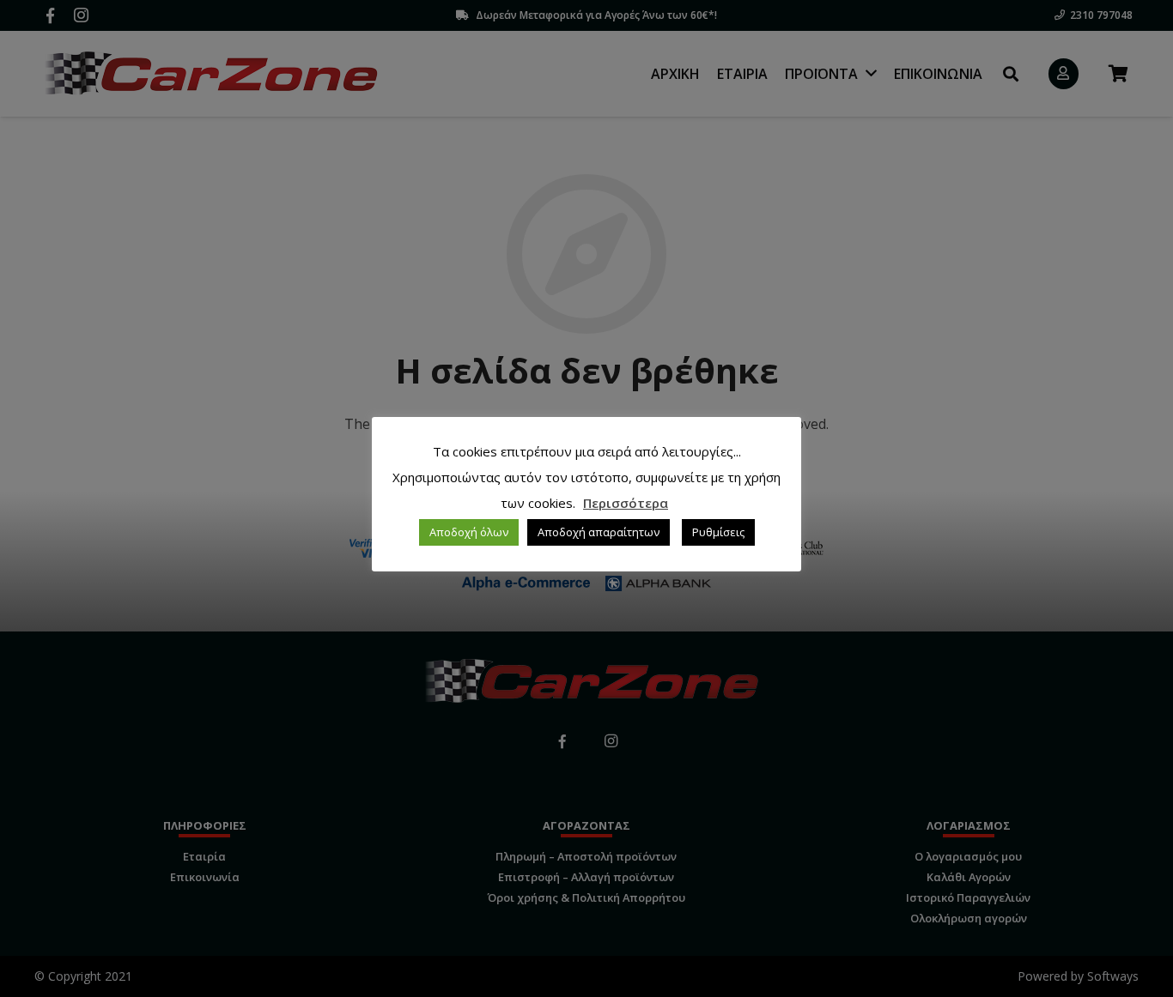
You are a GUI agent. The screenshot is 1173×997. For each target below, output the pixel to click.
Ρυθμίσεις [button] (718, 532)
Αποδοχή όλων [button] (468, 532)
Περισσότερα (625, 502)
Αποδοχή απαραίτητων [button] (598, 532)
